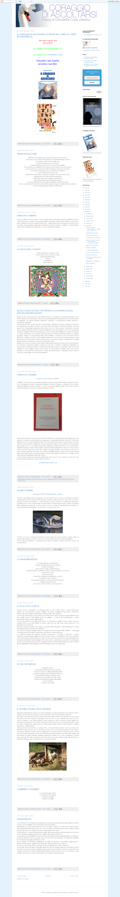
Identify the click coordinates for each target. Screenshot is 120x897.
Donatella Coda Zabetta (32, 479)
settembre (89, 220)
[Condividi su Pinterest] (61, 144)
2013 (86, 286)
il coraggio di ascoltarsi (51, 479)
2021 (86, 199)
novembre (89, 216)
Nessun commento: (46, 143)
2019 (86, 204)
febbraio (88, 276)
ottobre (88, 218)
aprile (87, 271)
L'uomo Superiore (48, 378)
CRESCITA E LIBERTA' (26, 215)
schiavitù (20, 480)
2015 (86, 281)
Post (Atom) (25, 879)
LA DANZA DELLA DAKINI (28, 249)
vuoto (24, 480)
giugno (88, 266)
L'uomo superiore (62, 479)
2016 (86, 211)
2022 (86, 197)
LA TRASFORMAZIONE (27, 559)
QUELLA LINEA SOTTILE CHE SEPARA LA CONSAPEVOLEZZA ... (93, 241)
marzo (88, 273)
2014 (86, 283)
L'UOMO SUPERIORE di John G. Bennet (50, 494)
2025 (86, 190)
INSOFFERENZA (24, 819)
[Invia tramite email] (54, 144)
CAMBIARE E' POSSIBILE (28, 789)
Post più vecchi (74, 876)
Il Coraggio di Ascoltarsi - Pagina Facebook (91, 61)
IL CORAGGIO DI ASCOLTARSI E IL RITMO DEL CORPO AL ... (93, 229)
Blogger (76, 892)
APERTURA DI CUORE (27, 154)
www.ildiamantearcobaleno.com (48, 462)
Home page (48, 876)
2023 (86, 195)
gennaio (88, 278)
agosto (88, 223)
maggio (88, 268)
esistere (40, 479)
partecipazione (70, 479)
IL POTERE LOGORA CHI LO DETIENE (34, 709)
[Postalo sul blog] (56, 144)
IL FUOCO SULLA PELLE (28, 606)
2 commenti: (45, 303)
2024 (86, 192)
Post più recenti (21, 876)
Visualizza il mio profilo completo (91, 50)
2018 (86, 207)
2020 (86, 202)
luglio (87, 225)
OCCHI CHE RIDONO (26, 664)
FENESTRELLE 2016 (54, 55)
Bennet (24, 479)
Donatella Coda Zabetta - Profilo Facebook (91, 57)
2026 (86, 188)
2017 (86, 209)
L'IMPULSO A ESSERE (27, 375)
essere (44, 479)
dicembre (88, 213)
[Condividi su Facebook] (59, 144)
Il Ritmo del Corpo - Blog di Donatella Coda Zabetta (91, 64)
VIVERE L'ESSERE (25, 490)
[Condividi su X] (57, 144)
